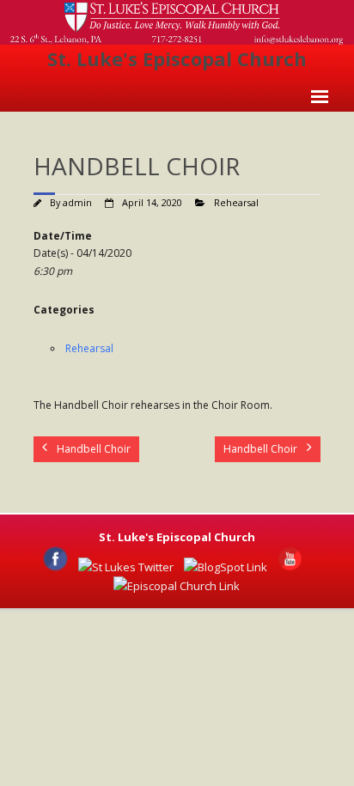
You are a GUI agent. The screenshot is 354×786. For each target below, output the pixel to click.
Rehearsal (236, 202)
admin (77, 202)
